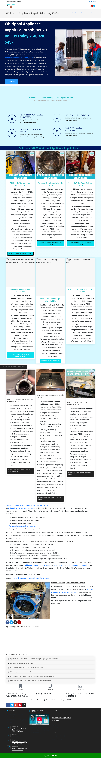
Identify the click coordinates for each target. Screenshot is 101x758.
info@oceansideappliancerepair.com (19, 742)
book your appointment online (78, 565)
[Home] (72, 13)
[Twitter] (11, 622)
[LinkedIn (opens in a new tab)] (94, 1)
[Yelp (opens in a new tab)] (92, 6)
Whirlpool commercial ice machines (22, 526)
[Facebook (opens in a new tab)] (91, 1)
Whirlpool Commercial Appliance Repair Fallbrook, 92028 (27, 505)
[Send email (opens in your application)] (94, 6)
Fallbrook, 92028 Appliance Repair (20, 508)
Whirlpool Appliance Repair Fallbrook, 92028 (84, 13)
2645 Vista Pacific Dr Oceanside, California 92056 (31, 578)
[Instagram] (15, 622)
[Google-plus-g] (16, 705)
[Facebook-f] (8, 705)
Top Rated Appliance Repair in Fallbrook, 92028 (22, 626)
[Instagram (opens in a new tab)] (93, 1)
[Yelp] (19, 622)
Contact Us (11, 82)
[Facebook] (7, 622)
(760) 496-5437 (59, 565)
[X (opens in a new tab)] (89, 1)
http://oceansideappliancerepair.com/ (19, 749)
